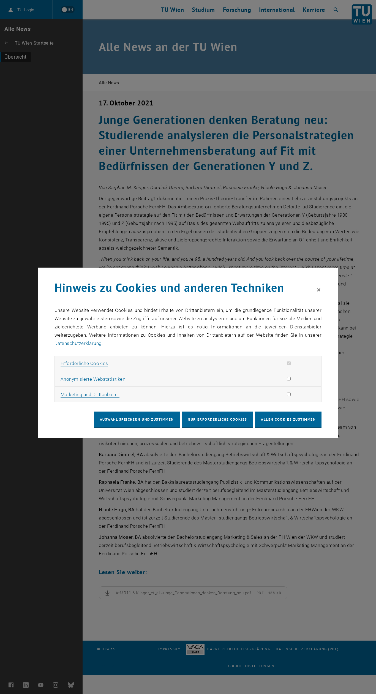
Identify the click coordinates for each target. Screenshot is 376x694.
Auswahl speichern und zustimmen (137, 419)
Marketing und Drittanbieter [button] (90, 394)
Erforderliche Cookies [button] (84, 363)
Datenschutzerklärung (78, 343)
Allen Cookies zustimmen (288, 419)
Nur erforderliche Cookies (217, 419)
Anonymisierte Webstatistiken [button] (93, 379)
